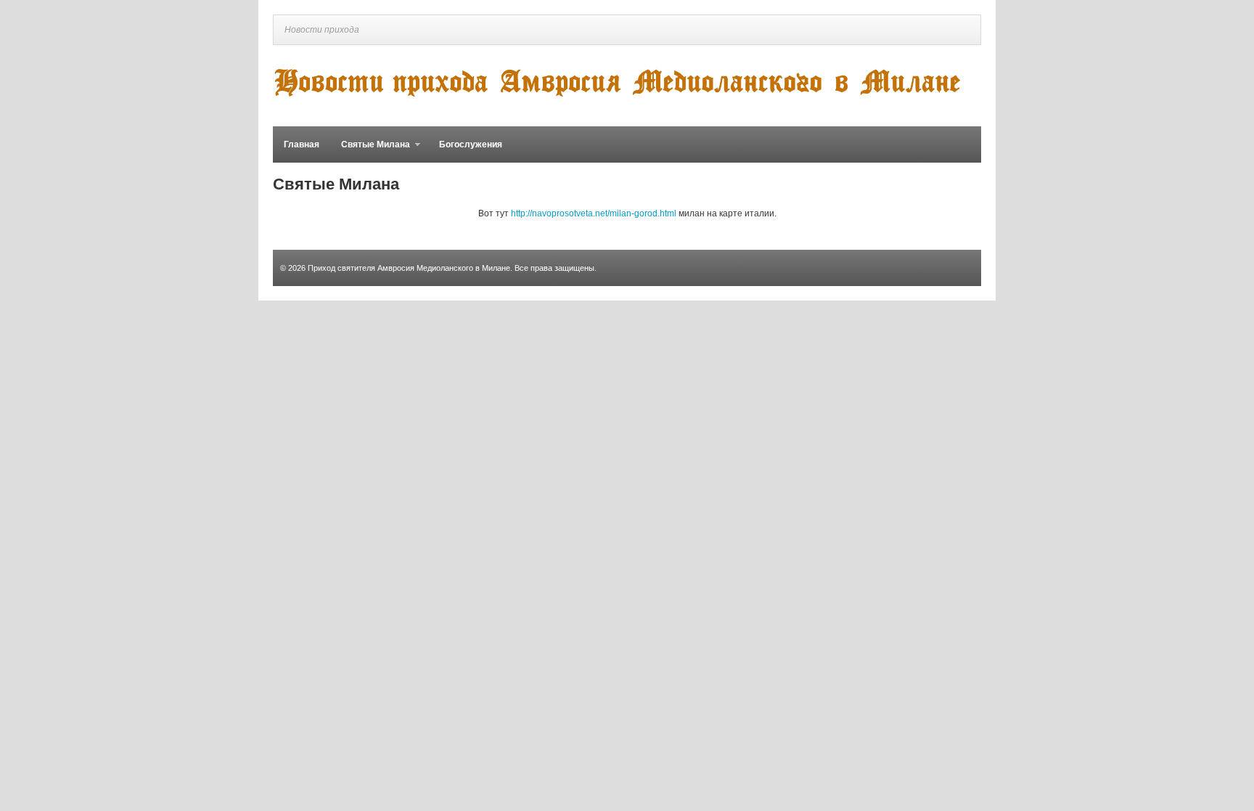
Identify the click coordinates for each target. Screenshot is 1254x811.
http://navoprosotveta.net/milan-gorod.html (593, 213)
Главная (301, 144)
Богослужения (470, 144)
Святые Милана (370, 151)
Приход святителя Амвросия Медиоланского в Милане (409, 268)
